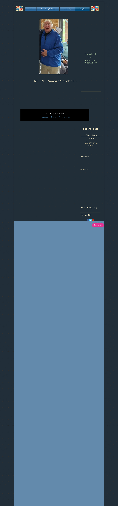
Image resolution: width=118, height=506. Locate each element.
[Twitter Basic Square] (90, 220)
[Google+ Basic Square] (93, 220)
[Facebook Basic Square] (88, 220)
